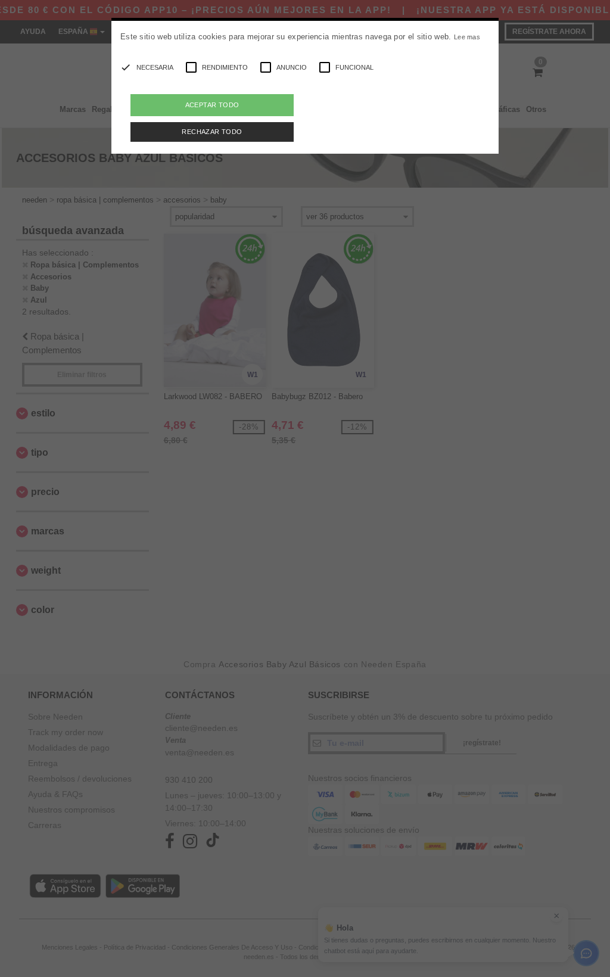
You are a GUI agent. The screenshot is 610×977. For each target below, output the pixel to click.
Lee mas (467, 37)
